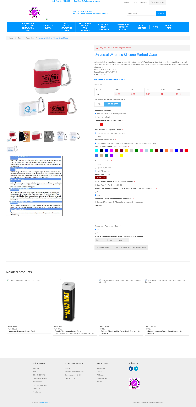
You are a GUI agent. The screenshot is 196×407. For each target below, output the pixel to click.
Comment (98, 205)
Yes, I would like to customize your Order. (112, 114)
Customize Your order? (104, 110)
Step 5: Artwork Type (103, 161)
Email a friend (141, 247)
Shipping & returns (40, 378)
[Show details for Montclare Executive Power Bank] (29, 301)
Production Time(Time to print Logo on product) (113, 198)
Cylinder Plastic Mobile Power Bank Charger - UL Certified (120, 332)
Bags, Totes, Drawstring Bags (66, 27)
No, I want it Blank (103, 117)
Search (161, 13)
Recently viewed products (74, 371)
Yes (98, 195)
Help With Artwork (103, 171)
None (99, 164)
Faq (34, 371)
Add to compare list (123, 247)
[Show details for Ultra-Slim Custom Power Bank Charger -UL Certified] (167, 301)
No (98, 192)
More (155, 27)
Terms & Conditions (40, 385)
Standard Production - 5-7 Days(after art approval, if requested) (120, 202)
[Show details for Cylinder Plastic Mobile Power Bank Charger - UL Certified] (121, 301)
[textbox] (141, 13)
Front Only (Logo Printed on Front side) (111, 133)
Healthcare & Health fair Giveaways (85, 27)
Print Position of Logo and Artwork (108, 130)
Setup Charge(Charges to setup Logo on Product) (114, 181)
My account (101, 368)
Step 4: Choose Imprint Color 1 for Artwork (111, 147)
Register (126, 2)
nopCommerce (45, 402)
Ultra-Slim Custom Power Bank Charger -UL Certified (164, 332)
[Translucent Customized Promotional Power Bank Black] (75, 301)
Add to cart (112, 104)
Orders (99, 371)
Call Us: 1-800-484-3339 (61, 1)
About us (36, 388)
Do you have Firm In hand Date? (107, 226)
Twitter (136, 368)
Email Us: (87, 1)
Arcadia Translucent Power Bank (68, 331)
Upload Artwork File (102, 174)
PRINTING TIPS (169, 27)
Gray (99, 136)
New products (70, 378)
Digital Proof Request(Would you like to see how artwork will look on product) (125, 188)
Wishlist (99, 382)
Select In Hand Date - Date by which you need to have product (119, 236)
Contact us (37, 392)
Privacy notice (38, 382)
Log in (135, 2)
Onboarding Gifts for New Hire (124, 27)
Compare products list (73, 375)
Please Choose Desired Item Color (108, 120)
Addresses (100, 375)
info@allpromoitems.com (90, 1)
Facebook (131, 368)
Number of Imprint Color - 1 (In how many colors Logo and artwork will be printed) (126, 143)
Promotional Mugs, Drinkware (104, 27)
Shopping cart (102, 378)
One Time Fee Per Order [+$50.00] (109, 185)
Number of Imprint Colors (105, 140)
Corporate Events (48, 27)
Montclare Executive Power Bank (22, 331)
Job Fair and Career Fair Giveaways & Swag (28, 27)
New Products (141, 27)
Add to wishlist (104, 247)
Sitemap (36, 368)
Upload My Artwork (104, 168)
